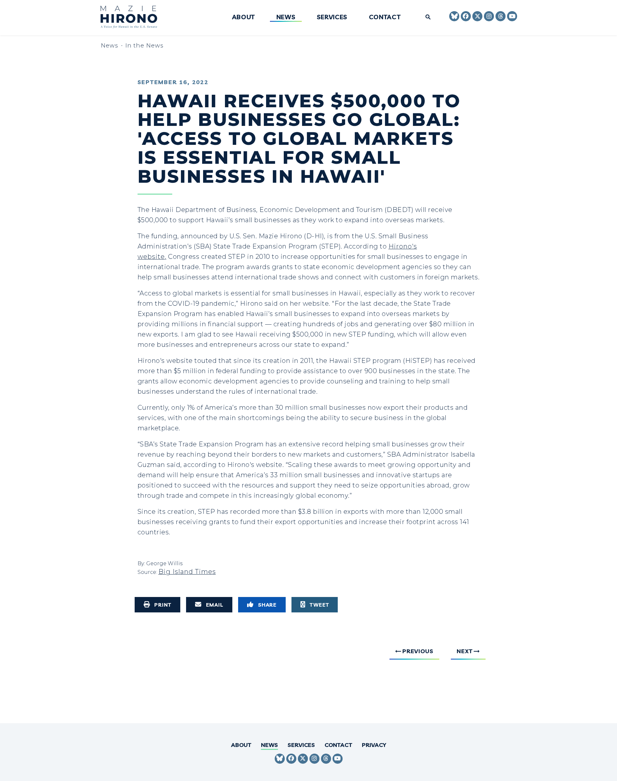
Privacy (374, 745)
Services (332, 17)
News (286, 17)
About (243, 17)
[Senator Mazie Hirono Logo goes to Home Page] (133, 18)
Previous (418, 651)
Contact (385, 17)
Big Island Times (187, 571)
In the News (144, 45)
